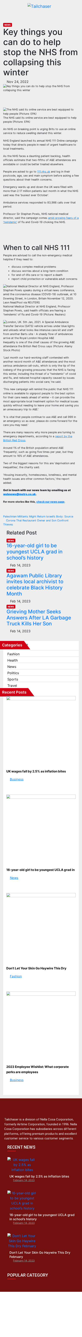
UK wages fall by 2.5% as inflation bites (36, 771)
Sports (12, 679)
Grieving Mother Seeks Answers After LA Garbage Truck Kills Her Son (39, 618)
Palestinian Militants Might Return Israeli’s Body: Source (38, 516)
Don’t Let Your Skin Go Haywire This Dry (36, 968)
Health (12, 660)
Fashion (13, 654)
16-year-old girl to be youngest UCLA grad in (40, 870)
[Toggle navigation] (71, 15)
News (7, 25)
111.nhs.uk (43, 171)
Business (17, 779)
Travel (12, 685)
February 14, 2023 (24, 1180)
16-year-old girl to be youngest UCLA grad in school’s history (34, 551)
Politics (13, 673)
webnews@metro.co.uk (19, 494)
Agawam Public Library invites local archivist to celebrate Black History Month (35, 585)
